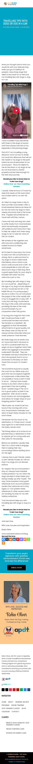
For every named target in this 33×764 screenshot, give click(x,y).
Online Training (17, 705)
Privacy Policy (21, 759)
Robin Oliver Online (12, 27)
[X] (7, 539)
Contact (15, 712)
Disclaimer (9, 759)
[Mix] (24, 539)
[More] (3, 543)
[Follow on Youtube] (17, 689)
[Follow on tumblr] (28, 689)
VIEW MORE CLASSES (10, 738)
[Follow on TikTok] (10, 689)
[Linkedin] (14, 539)
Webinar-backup (22, 702)
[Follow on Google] (25, 689)
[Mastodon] (21, 539)
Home (4, 702)
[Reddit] (10, 539)
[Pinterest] (17, 539)
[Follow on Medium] (21, 689)
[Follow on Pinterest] (14, 689)
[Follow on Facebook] (3, 689)
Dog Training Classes (11, 708)
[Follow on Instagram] (6, 689)
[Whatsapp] (28, 539)
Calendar (6, 712)
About (10, 702)
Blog (24, 708)
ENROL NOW (16, 567)
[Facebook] (3, 539)
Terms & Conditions (16, 762)
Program (5, 705)
